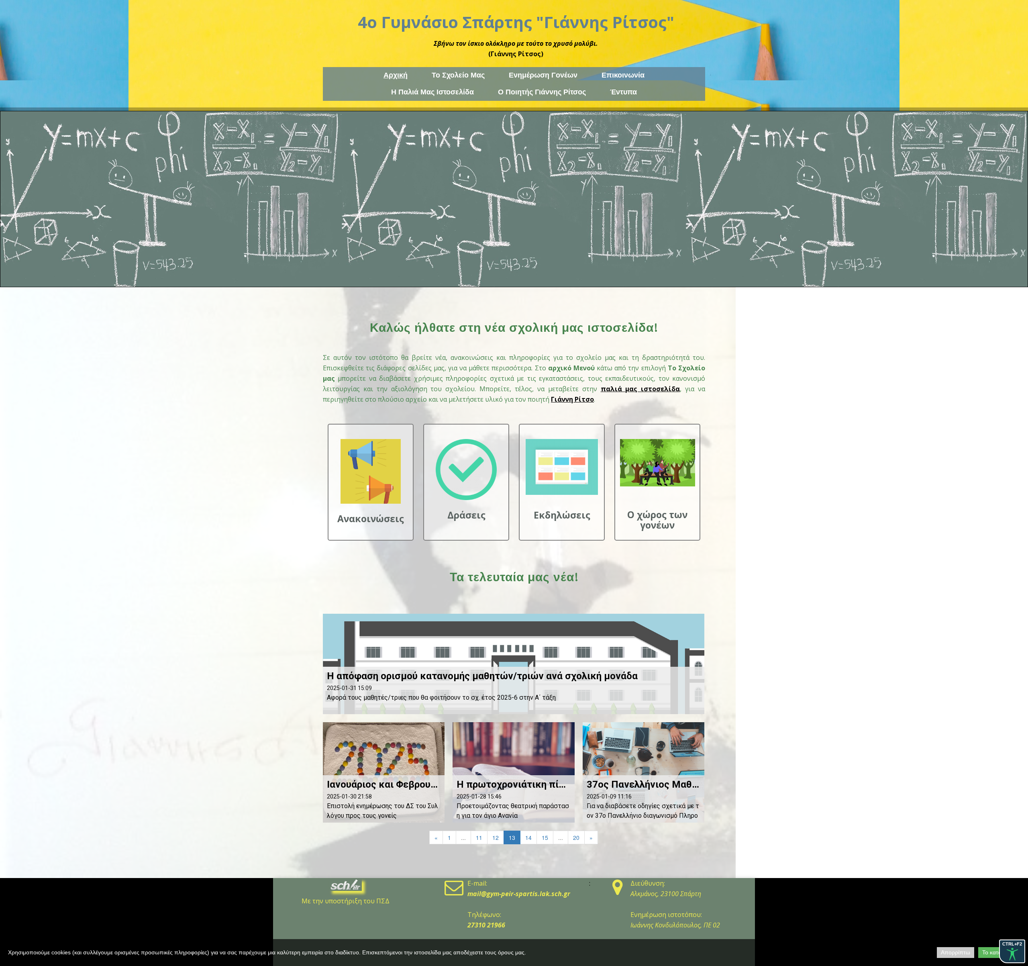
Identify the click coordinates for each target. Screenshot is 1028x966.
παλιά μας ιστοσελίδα (640, 388)
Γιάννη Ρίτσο (572, 399)
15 (545, 837)
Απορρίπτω (955, 952)
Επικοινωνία (623, 75)
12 (495, 837)
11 (479, 837)
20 (576, 837)
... (463, 837)
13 (512, 837)
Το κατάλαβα (998, 952)
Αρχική (395, 75)
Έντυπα (623, 92)
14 (528, 837)
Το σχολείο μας (458, 75)
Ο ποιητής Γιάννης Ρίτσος (542, 92)
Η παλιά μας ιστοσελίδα (432, 92)
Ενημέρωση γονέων (543, 75)
